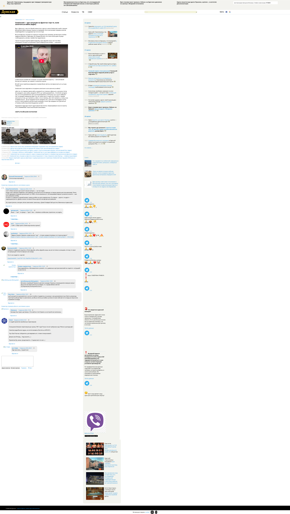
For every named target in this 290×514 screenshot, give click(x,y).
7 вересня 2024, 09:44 (30, 176)
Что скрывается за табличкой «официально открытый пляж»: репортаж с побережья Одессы (105, 162)
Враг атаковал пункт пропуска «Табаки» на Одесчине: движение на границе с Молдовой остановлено (141, 3)
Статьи (65, 12)
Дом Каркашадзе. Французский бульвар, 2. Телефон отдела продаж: (252, 2)
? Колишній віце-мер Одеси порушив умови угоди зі (102, 72)
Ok (152, 512)
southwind (14, 233)
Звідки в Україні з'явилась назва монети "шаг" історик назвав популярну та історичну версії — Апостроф (42, 237)
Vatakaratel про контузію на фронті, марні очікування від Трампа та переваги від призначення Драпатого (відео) (43, 154)
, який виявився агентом (103, 87)
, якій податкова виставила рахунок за (102, 135)
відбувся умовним (106, 101)
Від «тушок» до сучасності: (97, 127)
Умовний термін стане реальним (99, 71)
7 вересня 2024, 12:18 (21, 223)
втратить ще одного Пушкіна (101, 120)
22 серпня (88, 23)
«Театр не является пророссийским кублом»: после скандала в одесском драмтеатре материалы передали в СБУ (104, 172)
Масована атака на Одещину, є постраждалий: (102, 41)
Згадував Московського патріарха (98, 140)
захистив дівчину (102, 135)
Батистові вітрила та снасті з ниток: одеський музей (96, 54)
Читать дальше (89, 328)
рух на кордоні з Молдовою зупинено (100, 109)
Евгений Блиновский (16, 176)
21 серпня (88, 50)
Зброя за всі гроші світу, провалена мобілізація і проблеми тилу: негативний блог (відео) (36, 146)
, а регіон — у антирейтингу (102, 120)
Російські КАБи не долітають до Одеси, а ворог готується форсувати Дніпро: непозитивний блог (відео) (41, 150)
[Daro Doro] (4, 295)
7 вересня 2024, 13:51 (22, 294)
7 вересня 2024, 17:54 (24, 310)
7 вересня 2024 (18, 19)
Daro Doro (11, 294)
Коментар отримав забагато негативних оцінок (16, 185)
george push (14, 210)
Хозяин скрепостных (24, 266)
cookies (147, 512)
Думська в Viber (89, 433)
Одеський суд (92, 135)
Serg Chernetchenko (12, 189)
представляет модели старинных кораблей (111, 493)
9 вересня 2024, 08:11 (26, 348)
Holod (11, 320)
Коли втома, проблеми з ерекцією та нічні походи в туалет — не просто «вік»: (100, 92)
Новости (75, 12)
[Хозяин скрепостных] (9, 267)
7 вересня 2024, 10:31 (26, 189)
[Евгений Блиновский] (4, 179)
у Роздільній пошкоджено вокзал (102, 41)
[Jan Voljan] (6, 347)
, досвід (99, 131)
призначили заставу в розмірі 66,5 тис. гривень (102, 65)
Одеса (90, 120)
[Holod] (4, 323)
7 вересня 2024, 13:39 (46, 281)
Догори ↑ (17, 163)
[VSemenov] (5, 309)
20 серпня (88, 116)
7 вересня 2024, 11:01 (26, 210)
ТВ (83, 12)
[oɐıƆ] (6, 227)
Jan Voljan (15, 348)
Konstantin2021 (12, 248)
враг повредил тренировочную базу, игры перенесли (111, 464)
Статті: (86, 157)
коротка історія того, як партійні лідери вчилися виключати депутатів (102, 129)
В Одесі (90, 85)
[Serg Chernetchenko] (3, 189)
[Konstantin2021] (4, 250)
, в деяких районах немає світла (100, 43)
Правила (23, 368)
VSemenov (14, 310)
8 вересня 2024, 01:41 (20, 320)
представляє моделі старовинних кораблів (95, 57)
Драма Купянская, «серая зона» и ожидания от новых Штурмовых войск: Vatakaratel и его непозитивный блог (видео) (28, 141)
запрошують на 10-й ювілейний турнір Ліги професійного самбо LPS (102, 27)
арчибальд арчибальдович (30, 281)
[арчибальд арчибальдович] (10, 280)
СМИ (90, 12)
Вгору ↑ (30, 368)
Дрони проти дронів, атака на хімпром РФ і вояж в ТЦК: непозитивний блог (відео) (34, 148)
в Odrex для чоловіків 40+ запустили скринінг (102, 93)
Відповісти (12, 182)
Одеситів (91, 26)
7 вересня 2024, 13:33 (25, 248)
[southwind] (6, 236)
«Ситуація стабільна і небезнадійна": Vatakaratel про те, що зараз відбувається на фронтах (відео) (41, 152)
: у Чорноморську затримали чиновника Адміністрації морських (100, 80)
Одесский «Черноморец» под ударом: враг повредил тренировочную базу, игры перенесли (29, 3)
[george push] (6, 213)
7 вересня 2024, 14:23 (38, 266)
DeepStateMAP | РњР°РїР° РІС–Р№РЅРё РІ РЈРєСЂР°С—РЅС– (25, 258)
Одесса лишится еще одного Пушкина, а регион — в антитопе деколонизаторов (197, 3)
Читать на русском (30, 19)
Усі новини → (89, 148)
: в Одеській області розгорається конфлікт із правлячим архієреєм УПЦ (101, 142)
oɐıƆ (12, 223)
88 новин (9, 125)
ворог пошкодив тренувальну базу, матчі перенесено (95, 35)
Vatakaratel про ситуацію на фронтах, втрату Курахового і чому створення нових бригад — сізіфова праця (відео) (43, 156)
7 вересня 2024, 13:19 (25, 233)
